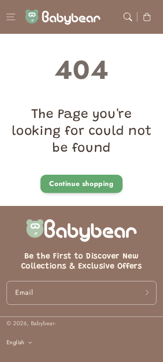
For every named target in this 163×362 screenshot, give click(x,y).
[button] (10, 16)
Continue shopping (81, 184)
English (16, 342)
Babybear (43, 323)
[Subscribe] (146, 292)
